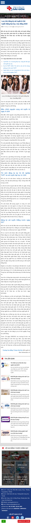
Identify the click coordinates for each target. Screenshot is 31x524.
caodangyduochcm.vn (13, 502)
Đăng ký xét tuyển (23, 521)
